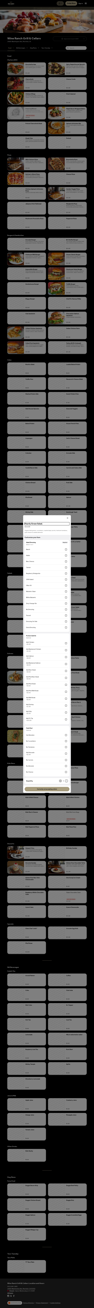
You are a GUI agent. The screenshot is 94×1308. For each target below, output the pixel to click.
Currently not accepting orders (47, 789)
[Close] (67, 518)
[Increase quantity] (66, 780)
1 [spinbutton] (63, 781)
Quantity (29, 781)
